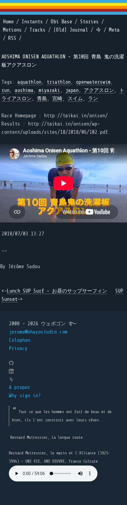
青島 (42, 98)
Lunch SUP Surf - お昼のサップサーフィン (57, 291)
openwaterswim (93, 82)
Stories (89, 21)
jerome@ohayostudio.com (38, 332)
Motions (12, 30)
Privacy (18, 348)
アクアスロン (99, 90)
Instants (32, 21)
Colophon (19, 340)
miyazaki (49, 90)
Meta (114, 30)
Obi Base (61, 21)
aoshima (24, 90)
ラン (93, 98)
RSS (12, 38)
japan (72, 90)
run (5, 90)
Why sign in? (25, 395)
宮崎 (57, 98)
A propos (19, 387)
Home (8, 21)
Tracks (37, 30)
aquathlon (29, 82)
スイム (75, 98)
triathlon (59, 82)
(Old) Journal (70, 30)
